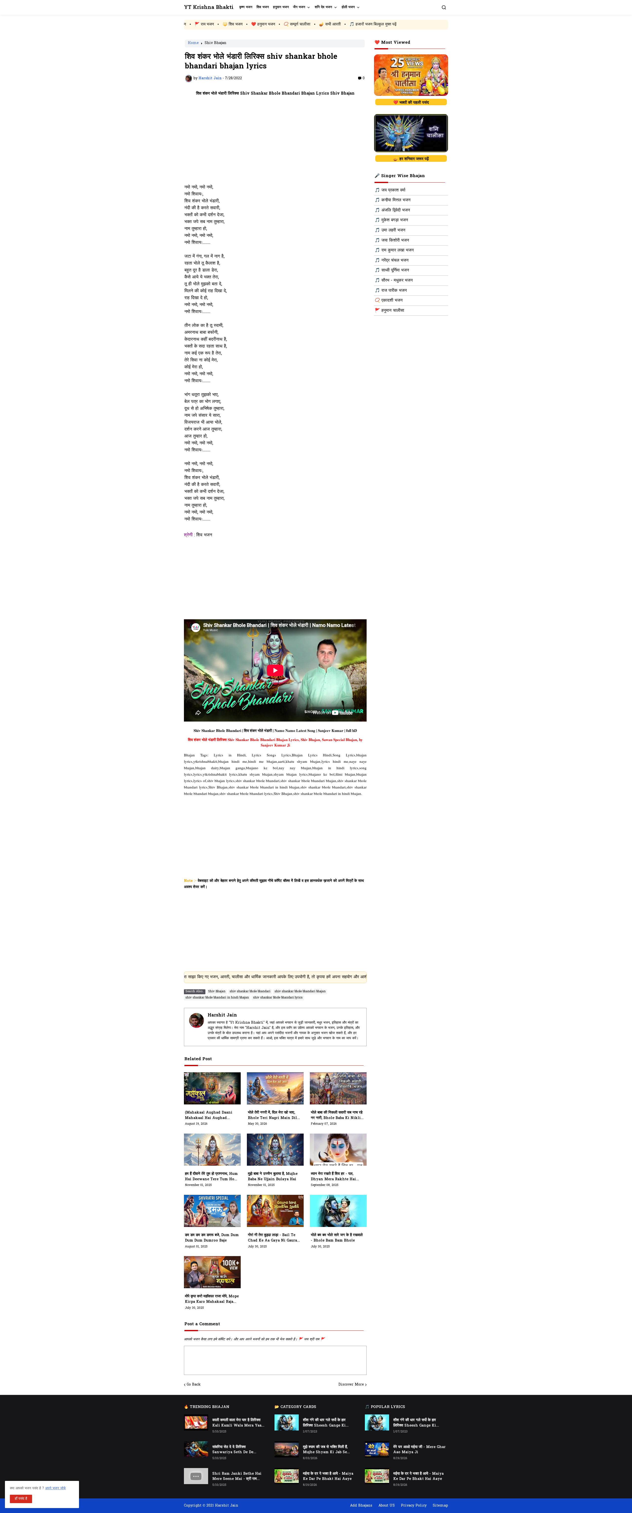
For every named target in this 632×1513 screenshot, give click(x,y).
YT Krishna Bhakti (209, 7)
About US (386, 1505)
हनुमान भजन (281, 7)
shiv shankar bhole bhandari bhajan (300, 991)
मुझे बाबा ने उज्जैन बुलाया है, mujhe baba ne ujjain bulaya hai (272, 1176)
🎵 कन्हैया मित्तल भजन (393, 200)
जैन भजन (299, 7)
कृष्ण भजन (245, 7)
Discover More (351, 1384)
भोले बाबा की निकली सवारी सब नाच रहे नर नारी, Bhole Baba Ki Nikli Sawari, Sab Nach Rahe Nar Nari (336, 1115)
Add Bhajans (361, 1505)
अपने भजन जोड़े (55, 1488)
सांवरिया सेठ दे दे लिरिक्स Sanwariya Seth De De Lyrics (232, 1450)
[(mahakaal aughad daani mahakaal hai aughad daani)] (212, 1088)
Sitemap (440, 1505)
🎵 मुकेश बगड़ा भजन (391, 220)
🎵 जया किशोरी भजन (392, 241)
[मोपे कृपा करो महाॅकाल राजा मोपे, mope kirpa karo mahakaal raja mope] (212, 1272)
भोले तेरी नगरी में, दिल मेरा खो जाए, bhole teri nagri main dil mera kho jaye (272, 1115)
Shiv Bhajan (215, 43)
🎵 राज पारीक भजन (391, 291)
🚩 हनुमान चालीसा (389, 311)
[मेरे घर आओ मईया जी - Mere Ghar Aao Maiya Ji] (377, 1449)
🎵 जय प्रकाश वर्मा (390, 190)
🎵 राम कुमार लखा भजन (394, 250)
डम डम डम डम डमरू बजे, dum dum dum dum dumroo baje (212, 1238)
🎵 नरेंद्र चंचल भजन (392, 261)
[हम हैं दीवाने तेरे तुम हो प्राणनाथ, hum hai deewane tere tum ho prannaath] (212, 1150)
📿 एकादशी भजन (389, 301)
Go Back (194, 1384)
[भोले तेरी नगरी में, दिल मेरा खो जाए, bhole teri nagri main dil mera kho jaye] (275, 1088)
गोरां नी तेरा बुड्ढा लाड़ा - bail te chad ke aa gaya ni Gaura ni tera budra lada (272, 1238)
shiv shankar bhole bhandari (250, 991)
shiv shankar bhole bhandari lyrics (278, 997)
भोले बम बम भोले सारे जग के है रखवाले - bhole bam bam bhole (337, 1238)
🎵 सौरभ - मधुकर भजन (394, 281)
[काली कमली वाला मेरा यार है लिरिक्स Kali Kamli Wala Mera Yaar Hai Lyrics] (196, 1422)
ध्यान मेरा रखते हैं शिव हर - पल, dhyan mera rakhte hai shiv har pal (333, 1176)
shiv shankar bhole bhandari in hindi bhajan (217, 997)
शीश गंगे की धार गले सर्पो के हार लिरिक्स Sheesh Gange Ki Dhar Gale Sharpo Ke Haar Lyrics (327, 1423)
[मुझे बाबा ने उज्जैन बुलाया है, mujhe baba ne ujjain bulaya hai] (275, 1150)
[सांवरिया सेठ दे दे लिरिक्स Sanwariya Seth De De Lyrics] (196, 1449)
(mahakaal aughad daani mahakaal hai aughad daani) (208, 1115)
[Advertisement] (275, 143)
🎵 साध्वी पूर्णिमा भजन (392, 270)
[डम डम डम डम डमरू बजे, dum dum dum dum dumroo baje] (212, 1211)
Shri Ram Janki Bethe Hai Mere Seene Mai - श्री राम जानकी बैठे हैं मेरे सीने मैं (236, 1476)
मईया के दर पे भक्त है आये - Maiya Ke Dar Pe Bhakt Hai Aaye (328, 1476)
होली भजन (348, 7)
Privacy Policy (414, 1505)
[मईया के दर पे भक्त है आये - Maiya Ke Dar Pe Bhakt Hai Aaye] (287, 1476)
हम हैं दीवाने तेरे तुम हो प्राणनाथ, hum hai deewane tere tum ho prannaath (211, 1176)
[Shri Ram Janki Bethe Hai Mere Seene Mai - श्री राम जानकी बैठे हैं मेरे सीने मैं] (196, 1476)
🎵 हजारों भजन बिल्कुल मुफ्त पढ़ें (293, 24)
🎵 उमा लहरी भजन (390, 230)
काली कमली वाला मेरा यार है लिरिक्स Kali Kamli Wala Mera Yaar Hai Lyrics (237, 1423)
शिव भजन (263, 7)
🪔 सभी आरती (250, 24)
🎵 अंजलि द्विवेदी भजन (392, 210)
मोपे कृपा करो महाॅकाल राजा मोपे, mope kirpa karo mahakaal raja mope (212, 1299)
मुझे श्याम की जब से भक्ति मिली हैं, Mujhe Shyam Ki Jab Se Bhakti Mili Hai (325, 1450)
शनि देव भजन (323, 7)
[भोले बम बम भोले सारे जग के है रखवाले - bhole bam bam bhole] (338, 1211)
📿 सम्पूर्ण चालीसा (217, 24)
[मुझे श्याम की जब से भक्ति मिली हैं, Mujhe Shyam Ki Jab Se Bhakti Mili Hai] (287, 1449)
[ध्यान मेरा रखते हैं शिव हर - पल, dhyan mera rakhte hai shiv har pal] (338, 1150)
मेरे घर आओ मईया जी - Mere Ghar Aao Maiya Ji (419, 1450)
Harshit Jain (222, 1015)
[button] (444, 7)
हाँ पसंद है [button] (21, 1498)
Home (193, 43)
